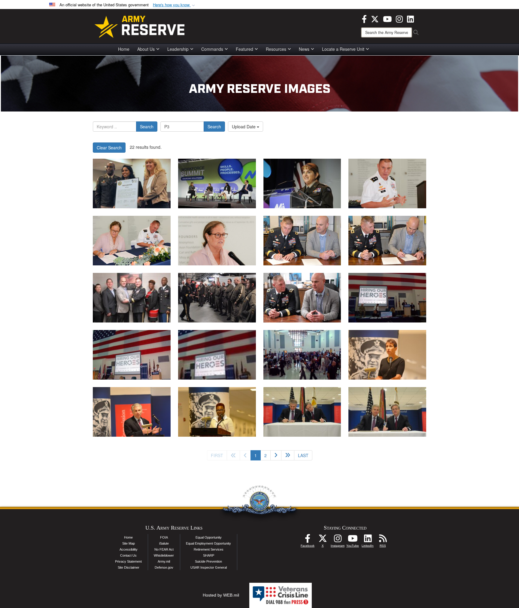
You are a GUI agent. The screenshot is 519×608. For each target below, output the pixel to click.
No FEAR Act (164, 549)
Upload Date (244, 127)
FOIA (164, 537)
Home (123, 49)
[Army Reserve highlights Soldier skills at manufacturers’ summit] (217, 183)
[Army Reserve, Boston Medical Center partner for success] (387, 183)
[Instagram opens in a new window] (399, 18)
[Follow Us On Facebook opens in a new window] (307, 540)
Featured (244, 49)
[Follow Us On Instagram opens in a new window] (337, 540)
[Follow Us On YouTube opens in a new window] (352, 540)
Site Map (128, 543)
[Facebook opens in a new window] (364, 18)
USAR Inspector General (208, 567)
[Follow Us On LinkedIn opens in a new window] (367, 540)
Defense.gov (164, 567)
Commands (212, 49)
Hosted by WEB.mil (221, 595)
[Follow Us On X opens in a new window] (322, 540)
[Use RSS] (382, 540)
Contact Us (128, 555)
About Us (146, 49)
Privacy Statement (128, 561)
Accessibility (129, 549)
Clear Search (109, 148)
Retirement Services (208, 549)
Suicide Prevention (208, 561)
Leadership (178, 49)
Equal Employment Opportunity (208, 543)
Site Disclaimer (128, 567)
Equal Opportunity (209, 537)
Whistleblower (164, 555)
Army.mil (164, 561)
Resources (276, 49)
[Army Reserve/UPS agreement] (302, 240)
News (304, 49)
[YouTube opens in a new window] (387, 18)
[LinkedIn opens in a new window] (410, 18)
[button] (174, 5)
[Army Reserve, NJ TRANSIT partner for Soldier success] (132, 183)
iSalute (164, 543)
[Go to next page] (275, 455)
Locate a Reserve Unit (343, 49)
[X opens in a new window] (375, 18)
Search (146, 127)
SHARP (208, 555)
